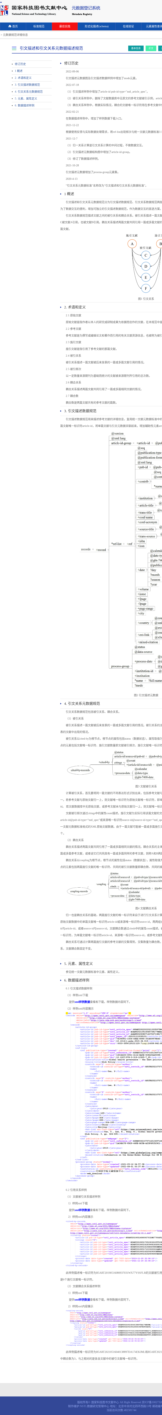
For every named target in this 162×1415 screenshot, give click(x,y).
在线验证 (128, 26)
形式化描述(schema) (97, 26)
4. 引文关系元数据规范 (29, 91)
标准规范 (38, 26)
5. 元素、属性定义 (26, 98)
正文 (151, 48)
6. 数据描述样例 (24, 105)
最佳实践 (64, 26)
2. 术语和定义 (23, 77)
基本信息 (136, 48)
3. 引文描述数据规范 (27, 84)
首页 (15, 26)
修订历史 (20, 64)
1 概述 (19, 70)
